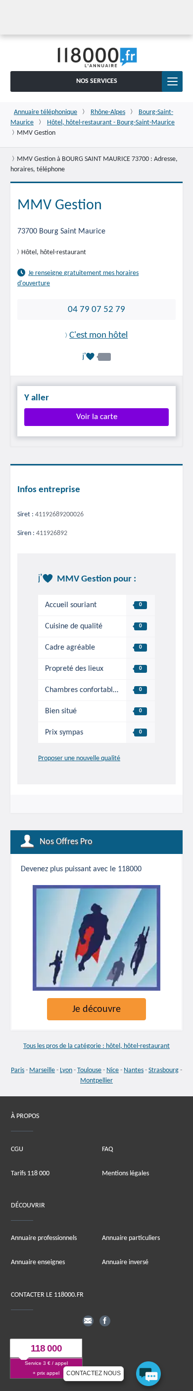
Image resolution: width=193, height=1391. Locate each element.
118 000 (46, 1348)
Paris (17, 1070)
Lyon (66, 1070)
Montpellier (96, 1080)
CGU (17, 1149)
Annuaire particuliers (131, 1238)
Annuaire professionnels (44, 1238)
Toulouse (89, 1070)
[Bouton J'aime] (96, 356)
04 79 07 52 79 (96, 309)
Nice (112, 1070)
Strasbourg (163, 1070)
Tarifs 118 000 (30, 1173)
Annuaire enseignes (38, 1262)
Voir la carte (96, 417)
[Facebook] (104, 1320)
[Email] (88, 1320)
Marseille (42, 1070)
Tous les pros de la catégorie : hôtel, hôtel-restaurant (96, 1046)
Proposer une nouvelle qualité (79, 758)
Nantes (134, 1070)
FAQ (107, 1149)
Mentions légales (125, 1173)
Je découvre (96, 1009)
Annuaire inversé (125, 1262)
